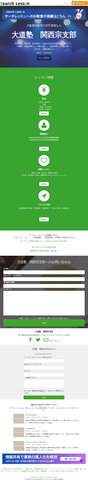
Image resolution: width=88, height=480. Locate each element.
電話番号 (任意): (9, 282)
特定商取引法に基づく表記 (30, 471)
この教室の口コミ (30, 378)
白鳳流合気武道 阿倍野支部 (35, 442)
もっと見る (44, 58)
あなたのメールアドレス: (12, 275)
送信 (44, 323)
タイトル (27, 371)
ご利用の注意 (6, 469)
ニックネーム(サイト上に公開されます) (38, 357)
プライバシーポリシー (12, 471)
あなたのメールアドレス (32, 364)
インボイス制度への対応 (56, 471)
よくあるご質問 (73, 469)
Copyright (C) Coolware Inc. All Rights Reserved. (44, 477)
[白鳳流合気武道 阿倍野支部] (18, 446)
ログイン (67, 3)
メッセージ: (7, 289)
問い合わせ (70, 471)
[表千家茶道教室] (18, 419)
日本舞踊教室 (30, 428)
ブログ (76, 471)
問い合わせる (79, 3)
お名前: (6, 269)
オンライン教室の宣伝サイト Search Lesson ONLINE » (44, 241)
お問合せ (44, 113)
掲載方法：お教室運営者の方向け (37, 469)
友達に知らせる (54, 341)
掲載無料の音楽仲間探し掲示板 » (44, 251)
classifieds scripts (48, 479)
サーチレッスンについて (58, 469)
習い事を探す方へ (18, 469)
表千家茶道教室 (31, 415)
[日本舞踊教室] (18, 432)
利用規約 (44, 471)
